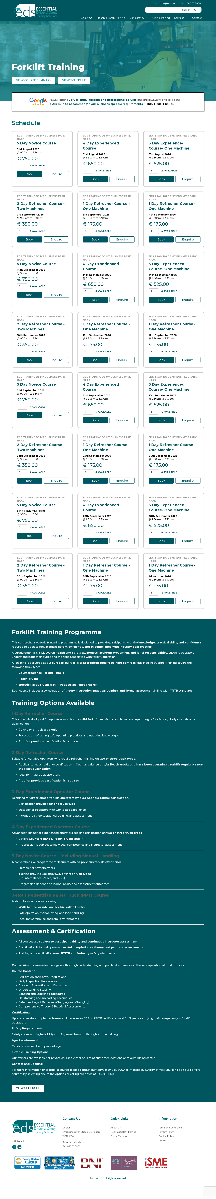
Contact (197, 17)
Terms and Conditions (170, 1127)
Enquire (56, 174)
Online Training (161, 17)
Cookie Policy (166, 1136)
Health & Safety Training (111, 17)
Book (29, 174)
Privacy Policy (166, 1131)
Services (179, 17)
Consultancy (137, 17)
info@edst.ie (167, 3)
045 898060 (193, 3)
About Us (86, 17)
